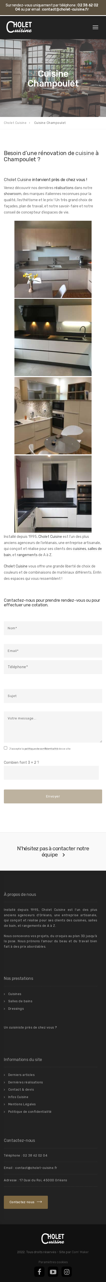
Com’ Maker (80, 1252)
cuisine (84, 153)
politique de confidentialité (41, 748)
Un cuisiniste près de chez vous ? (30, 1027)
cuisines (79, 549)
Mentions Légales (22, 1104)
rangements (27, 555)
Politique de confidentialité (30, 1112)
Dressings (16, 1009)
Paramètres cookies (53, 1262)
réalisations (64, 188)
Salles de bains (20, 1001)
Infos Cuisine (18, 1097)
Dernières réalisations (25, 1082)
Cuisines (14, 994)
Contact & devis (21, 1089)
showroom (12, 194)
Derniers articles (21, 1075)
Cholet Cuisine (17, 179)
